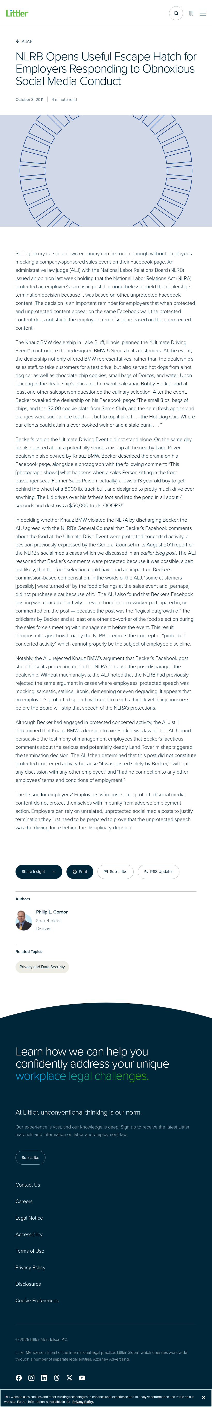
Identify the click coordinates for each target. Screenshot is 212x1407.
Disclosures (28, 1283)
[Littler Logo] (17, 13)
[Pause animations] (191, 13)
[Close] (203, 1397)
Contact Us (28, 1184)
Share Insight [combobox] (33, 872)
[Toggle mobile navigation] (203, 13)
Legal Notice (29, 1217)
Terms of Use (30, 1250)
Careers (24, 1201)
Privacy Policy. (83, 1401)
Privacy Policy (31, 1267)
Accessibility (29, 1234)
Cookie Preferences (37, 1300)
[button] (19, 1378)
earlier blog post (158, 553)
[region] (106, 1398)
